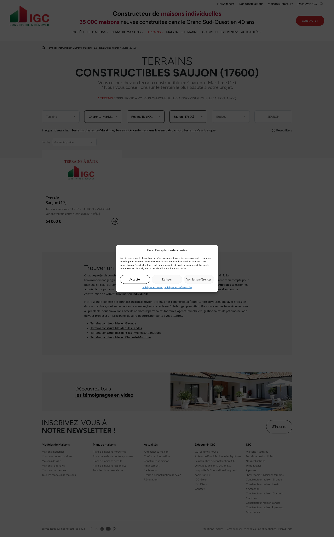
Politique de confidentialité (178, 287)
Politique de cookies (152, 287)
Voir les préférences (199, 279)
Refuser (167, 279)
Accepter (135, 279)
